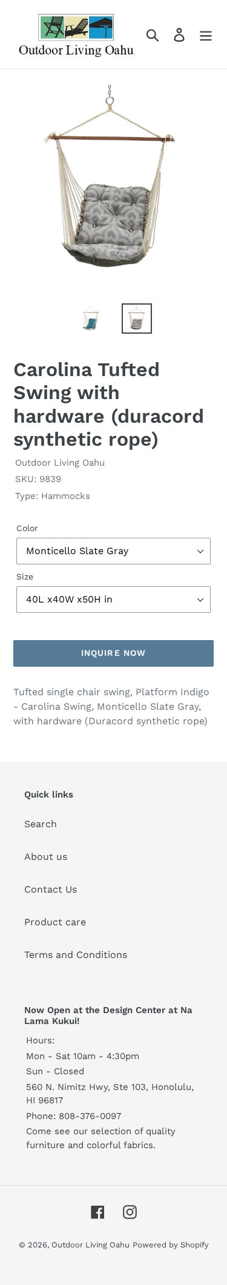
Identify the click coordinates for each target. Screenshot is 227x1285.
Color (27, 528)
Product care (55, 922)
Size (24, 576)
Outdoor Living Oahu (90, 1244)
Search (40, 824)
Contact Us (50, 889)
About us (45, 856)
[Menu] (205, 34)
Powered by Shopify (171, 1244)
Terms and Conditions (75, 954)
